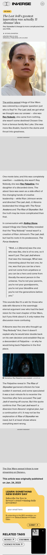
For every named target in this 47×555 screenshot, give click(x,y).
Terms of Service (21, 517)
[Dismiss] (43, 530)
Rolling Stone (30, 223)
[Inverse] (21, 3)
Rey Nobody (9, 117)
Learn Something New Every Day (19, 492)
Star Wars (24, 539)
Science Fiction (12, 544)
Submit (32, 525)
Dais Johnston (12, 33)
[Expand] (34, 530)
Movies (7, 539)
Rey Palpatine (27, 184)
